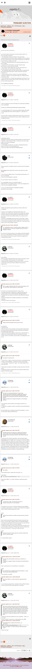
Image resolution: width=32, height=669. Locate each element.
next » (29, 32)
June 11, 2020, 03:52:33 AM (9, 387)
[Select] (5, 475)
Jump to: (18, 650)
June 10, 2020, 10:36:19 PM (9, 280)
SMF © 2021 (8, 665)
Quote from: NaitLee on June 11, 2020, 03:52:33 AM (10, 556)
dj (9, 155)
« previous (25, 32)
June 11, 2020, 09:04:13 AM (10, 495)
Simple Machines (15, 665)
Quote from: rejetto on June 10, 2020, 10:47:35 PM (10, 355)
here (19, 403)
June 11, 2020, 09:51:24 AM (10, 600)
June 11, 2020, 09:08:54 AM (10, 553)
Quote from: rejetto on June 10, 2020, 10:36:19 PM (10, 390)
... (10, 35)
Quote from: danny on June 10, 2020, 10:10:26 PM (10, 283)
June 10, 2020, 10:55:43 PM (9, 352)
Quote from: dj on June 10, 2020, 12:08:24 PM (9, 225)
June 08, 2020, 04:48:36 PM (7, 50)
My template (4, 170)
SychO (20, 666)
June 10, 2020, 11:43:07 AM (9, 134)
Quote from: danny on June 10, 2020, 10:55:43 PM (10, 499)
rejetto (7, 32)
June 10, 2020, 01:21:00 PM (9, 204)
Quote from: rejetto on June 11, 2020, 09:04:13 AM (10, 604)
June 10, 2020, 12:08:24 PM (9, 162)
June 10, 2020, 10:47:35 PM (9, 316)
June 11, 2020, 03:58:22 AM (10, 464)
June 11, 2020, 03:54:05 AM (10, 426)
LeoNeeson (12, 419)
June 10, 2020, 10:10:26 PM (9, 253)
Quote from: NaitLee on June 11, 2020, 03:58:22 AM (10, 576)
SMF (4, 665)
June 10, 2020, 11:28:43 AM (9, 99)
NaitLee (11, 380)
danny (10, 246)
